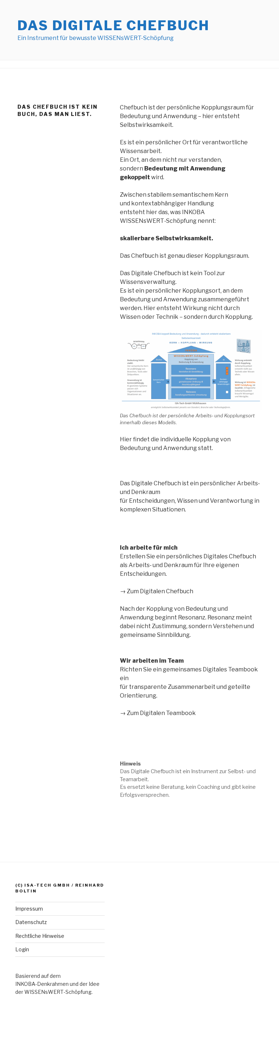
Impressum (29, 909)
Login (22, 949)
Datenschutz (31, 922)
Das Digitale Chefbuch (113, 25)
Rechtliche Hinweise (39, 936)
